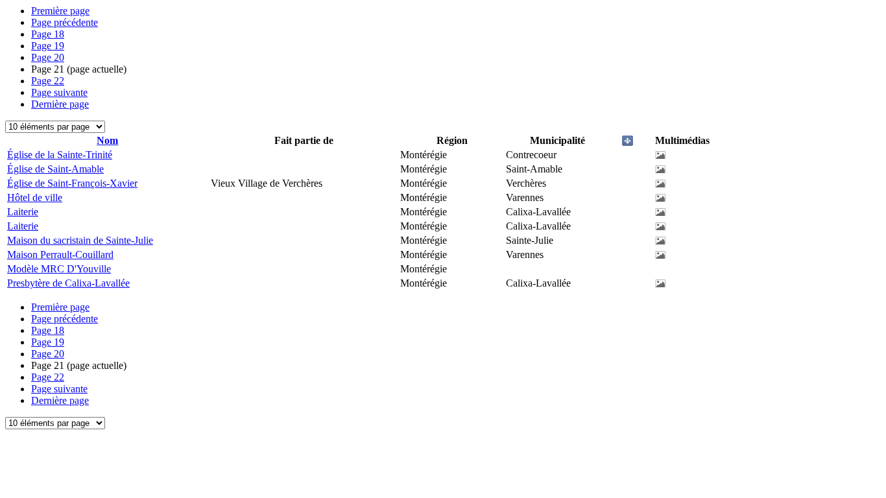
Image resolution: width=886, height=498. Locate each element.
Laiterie (22, 211)
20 (47, 57)
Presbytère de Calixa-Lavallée (68, 283)
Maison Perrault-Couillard (60, 254)
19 (47, 45)
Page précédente (64, 22)
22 (47, 80)
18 (47, 34)
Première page (60, 10)
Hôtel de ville (34, 197)
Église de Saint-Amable (55, 168)
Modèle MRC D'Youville (59, 268)
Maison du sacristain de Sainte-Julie (80, 240)
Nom (107, 140)
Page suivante (59, 92)
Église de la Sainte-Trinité (59, 154)
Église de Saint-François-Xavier (72, 183)
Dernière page (60, 104)
